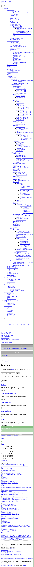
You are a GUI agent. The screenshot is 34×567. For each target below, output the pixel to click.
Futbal (16, 230)
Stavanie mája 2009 (21, 90)
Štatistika (15, 558)
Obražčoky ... (12, 77)
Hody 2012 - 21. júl (25, 108)
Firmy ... (10, 297)
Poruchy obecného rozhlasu (17, 290)
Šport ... (9, 294)
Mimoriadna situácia (15, 39)
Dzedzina (3, 1)
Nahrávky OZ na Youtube (20, 12)
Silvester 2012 (20, 127)
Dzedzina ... (7, 8)
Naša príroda (17, 170)
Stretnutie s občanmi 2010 (19, 166)
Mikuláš (16, 121)
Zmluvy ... (14, 14)
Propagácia (16, 222)
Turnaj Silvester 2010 (22, 231)
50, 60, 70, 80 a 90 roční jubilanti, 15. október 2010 (24, 158)
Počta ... (9, 74)
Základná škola (21, 204)
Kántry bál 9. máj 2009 (19, 263)
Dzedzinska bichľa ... (12, 268)
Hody (15, 100)
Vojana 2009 (19, 148)
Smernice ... (14, 22)
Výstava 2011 (24, 137)
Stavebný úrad (10, 69)
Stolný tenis (17, 252)
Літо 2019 (19, 151)
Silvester (15, 125)
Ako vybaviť (14, 276)
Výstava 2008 (23, 139)
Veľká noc (16, 131)
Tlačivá (12, 21)
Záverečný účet (14, 20)
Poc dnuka (9, 1)
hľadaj (17, 373)
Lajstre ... (10, 10)
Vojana (16, 141)
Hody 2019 (20, 120)
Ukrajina (12, 36)
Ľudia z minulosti (21, 175)
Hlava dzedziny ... (14, 42)
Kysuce (9, 272)
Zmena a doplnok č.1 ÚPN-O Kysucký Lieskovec (23, 31)
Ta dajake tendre (12, 65)
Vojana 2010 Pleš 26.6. (25, 146)
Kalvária (19, 183)
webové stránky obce (6, 552)
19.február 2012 (24, 241)
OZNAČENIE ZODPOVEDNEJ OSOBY (12, 537)
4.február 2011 (23, 248)
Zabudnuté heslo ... (12, 304)
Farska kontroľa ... (11, 269)
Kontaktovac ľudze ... (9, 284)
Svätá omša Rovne (24, 190)
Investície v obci (18, 221)
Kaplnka (19, 184)
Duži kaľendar (4, 460)
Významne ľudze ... (12, 273)
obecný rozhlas (4, 550)
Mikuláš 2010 (20, 124)
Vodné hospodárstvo (12, 67)
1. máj (16, 87)
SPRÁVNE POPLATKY (15, 539)
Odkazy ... (10, 275)
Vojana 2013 (20, 142)
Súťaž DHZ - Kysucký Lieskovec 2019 (22, 219)
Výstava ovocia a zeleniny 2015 (22, 83)
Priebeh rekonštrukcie (26, 210)
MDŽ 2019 (17, 86)
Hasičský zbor (18, 214)
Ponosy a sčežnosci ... (12, 72)
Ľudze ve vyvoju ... (15, 51)
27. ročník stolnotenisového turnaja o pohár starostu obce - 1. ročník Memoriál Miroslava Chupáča (24, 257)
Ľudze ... (13, 152)
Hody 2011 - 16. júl (25, 113)
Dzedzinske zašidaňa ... (16, 45)
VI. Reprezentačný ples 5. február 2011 (23, 262)
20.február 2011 (24, 245)
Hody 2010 (20, 115)
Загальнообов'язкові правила (18, 46)
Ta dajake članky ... (9, 277)
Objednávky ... (15, 17)
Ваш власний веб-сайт (13, 316)
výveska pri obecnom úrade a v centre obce (11, 551)
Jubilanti (16, 153)
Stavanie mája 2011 (21, 89)
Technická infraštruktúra (19, 56)
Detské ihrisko (16, 224)
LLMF (18, 238)
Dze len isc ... (8, 306)
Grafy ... (10, 313)
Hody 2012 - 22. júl (25, 107)
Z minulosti (20, 173)
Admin (12, 369)
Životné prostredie (17, 59)
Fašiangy (16, 94)
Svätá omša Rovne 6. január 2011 (25, 187)
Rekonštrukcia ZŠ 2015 (25, 206)
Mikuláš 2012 (20, 122)
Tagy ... (9, 307)
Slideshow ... (11, 314)
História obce (16, 53)
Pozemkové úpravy (15, 25)
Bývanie (15, 63)
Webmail (30, 558)
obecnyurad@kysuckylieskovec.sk (11, 324)
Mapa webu (21, 558)
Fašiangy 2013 (20, 97)
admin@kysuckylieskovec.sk (23, 324)
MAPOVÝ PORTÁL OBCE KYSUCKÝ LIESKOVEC (15, 535)
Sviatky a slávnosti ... (17, 84)
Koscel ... (19, 200)
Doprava (15, 58)
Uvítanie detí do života (19, 163)
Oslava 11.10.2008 (21, 156)
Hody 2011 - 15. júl (25, 114)
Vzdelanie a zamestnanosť (19, 62)
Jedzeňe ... (13, 79)
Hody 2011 (20, 110)
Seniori (15, 165)
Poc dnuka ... (7, 301)
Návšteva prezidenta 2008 (20, 168)
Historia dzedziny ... (19, 172)
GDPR (26, 558)
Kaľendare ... (11, 308)
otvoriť (14, 548)
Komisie (13, 280)
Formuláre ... (11, 311)
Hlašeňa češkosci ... (12, 287)
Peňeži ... (13, 18)
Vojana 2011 (19, 144)
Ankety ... (10, 310)
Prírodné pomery (17, 55)
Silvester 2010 (20, 129)
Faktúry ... (13, 15)
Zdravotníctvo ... (11, 299)
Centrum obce (16, 225)
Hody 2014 (19, 104)
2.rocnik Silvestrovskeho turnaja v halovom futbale (24, 250)
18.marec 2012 (24, 239)
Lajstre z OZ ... (15, 11)
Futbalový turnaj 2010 (22, 128)
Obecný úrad (17, 323)
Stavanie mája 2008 (21, 91)
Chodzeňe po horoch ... (13, 270)
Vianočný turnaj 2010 (22, 253)
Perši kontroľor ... (15, 48)
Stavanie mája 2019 (21, 93)
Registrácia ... (10, 303)
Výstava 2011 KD (27, 138)
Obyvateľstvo (16, 60)
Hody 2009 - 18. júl (22, 117)
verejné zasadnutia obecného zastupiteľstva (11, 554)
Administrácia (9, 558)
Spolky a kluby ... (12, 296)
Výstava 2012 (24, 135)
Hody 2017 (19, 101)
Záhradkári (16, 176)
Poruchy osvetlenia (15, 289)
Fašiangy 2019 (20, 96)
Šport (12, 228)
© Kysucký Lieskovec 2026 (8, 565)
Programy (10, 76)
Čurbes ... (12, 261)
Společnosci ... (8, 292)
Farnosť (16, 182)
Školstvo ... (10, 293)
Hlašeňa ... (10, 73)
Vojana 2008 (20, 149)
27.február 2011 (25, 244)
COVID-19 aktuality (16, 38)
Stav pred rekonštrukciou (26, 208)
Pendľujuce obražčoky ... (11, 300)
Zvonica (19, 201)
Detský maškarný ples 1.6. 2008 (21, 265)
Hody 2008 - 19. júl (22, 118)
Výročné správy (15, 24)
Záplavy (16, 179)
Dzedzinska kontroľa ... (13, 41)
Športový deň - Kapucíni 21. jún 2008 (26, 192)
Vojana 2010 (20, 145)
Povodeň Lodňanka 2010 (23, 180)
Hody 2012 (20, 105)
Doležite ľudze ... (15, 43)
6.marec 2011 (24, 242)
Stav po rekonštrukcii (28, 213)
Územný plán (17, 27)
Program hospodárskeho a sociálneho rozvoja (21, 52)
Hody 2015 (20, 103)
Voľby (9, 66)
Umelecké (16, 227)
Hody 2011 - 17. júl (25, 111)
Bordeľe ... (10, 283)
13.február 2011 (24, 246)
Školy (15, 203)
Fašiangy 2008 (20, 98)
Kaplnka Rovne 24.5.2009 (26, 189)
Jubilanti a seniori (21, 155)
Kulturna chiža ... (14, 49)
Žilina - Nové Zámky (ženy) (24, 232)
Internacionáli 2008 (21, 237)
